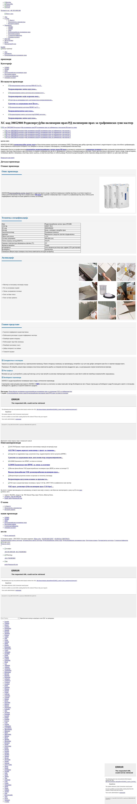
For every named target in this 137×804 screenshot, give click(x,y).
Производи (8, 25)
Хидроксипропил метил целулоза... (22, 89)
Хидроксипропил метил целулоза (11, 540)
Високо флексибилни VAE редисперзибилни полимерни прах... (33, 472)
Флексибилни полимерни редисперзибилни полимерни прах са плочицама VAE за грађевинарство (40, 391)
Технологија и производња (16, 22)
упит (80, 490)
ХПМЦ (10, 27)
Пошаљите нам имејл (7, 158)
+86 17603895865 (20, 552)
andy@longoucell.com (11, 564)
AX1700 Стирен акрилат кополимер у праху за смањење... (31, 450)
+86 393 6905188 (9, 552)
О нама (6, 18)
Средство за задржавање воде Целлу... (23, 104)
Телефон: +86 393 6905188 (12, 496)
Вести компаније (9, 535)
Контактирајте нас (10, 44)
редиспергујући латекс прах (24, 144)
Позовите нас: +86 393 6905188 (11, 10)
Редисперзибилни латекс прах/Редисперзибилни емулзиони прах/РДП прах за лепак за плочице (37, 393)
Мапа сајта (37, 539)
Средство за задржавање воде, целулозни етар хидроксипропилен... (35, 457)
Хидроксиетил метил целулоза (32, 540)
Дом (5, 17)
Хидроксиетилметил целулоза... (21, 111)
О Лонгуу (11, 20)
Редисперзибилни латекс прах (52, 540)
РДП (37, 384)
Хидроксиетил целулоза (106, 540)
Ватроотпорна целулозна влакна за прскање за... (28, 479)
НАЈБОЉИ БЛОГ (47, 539)
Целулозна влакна (14, 33)
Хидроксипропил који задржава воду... (24, 96)
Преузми (7, 39)
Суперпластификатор (15, 35)
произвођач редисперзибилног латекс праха (43, 149)
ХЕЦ (9, 30)
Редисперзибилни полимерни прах (19, 32)
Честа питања (8, 40)
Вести (6, 42)
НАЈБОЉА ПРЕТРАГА (62, 539)
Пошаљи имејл (5, 544)
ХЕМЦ (10, 28)
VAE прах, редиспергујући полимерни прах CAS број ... (30, 486)
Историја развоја (13, 23)
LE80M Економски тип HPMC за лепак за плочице (29, 465)
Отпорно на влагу (14, 37)
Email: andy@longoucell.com (13, 498)
